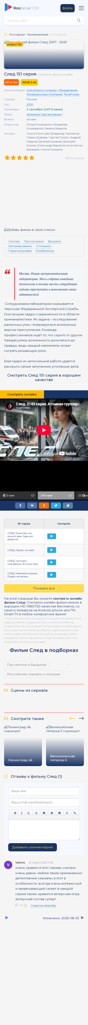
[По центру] (51, 813)
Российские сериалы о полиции (33, 674)
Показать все (44, 588)
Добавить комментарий (32, 847)
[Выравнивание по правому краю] (59, 813)
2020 (30, 104)
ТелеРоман (71, 94)
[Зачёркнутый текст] (36, 813)
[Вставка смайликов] (67, 813)
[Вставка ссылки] (74, 813)
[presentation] (72, 718)
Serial (26, 8)
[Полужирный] (15, 813)
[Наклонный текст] (22, 813)
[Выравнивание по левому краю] (44, 813)
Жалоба (50, 905)
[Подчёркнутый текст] (28, 813)
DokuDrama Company (42, 90)
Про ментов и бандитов (26, 665)
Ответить (37, 905)
